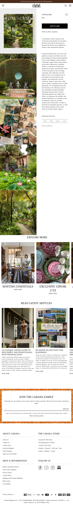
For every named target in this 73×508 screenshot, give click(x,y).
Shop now (18, 290)
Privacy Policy (7, 472)
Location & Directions (45, 439)
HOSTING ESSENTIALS (18, 286)
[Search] (66, 6)
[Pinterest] (53, 467)
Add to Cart (55, 26)
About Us (6, 439)
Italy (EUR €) (8, 494)
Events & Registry (8, 448)
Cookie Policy (7, 475)
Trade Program (7, 451)
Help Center (6, 481)
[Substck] (59, 467)
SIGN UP (66, 409)
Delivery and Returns (47, 126)
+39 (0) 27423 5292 (44, 445)
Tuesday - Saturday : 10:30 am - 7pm (50, 448)
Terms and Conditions (9, 469)
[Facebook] (40, 467)
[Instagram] (46, 467)
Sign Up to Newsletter (10, 454)
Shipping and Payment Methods (13, 478)
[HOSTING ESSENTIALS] (18, 262)
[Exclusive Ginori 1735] (53, 262)
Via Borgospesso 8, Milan (46, 442)
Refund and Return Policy (11, 467)
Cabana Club (7, 445)
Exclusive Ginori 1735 (53, 288)
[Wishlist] (67, 15)
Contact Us (6, 442)
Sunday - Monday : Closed (46, 451)
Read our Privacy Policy (36, 415)
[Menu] (3, 5)
